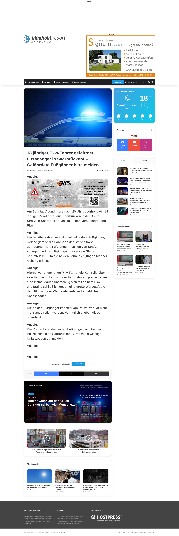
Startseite (135, 532)
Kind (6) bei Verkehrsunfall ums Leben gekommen (142, 247)
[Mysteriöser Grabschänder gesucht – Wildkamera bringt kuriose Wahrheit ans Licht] (95, 476)
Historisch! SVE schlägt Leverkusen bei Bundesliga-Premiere (65, 487)
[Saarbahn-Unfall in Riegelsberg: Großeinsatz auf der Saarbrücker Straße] (122, 201)
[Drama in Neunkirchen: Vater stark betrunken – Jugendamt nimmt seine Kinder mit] (122, 181)
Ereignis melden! (62, 82)
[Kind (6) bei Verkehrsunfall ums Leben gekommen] (143, 236)
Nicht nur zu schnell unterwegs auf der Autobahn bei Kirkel (124, 247)
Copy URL (78, 364)
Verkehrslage (80, 82)
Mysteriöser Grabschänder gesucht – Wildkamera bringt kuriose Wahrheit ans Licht (95, 487)
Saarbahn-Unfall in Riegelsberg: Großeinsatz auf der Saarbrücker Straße (51, 402)
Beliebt (123, 161)
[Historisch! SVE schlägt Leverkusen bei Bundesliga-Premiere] (67, 476)
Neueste (144, 161)
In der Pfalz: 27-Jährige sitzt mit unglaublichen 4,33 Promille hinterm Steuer (141, 210)
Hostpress (62, 532)
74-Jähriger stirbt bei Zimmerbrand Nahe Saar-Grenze (142, 268)
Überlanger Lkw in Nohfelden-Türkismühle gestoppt (124, 270)
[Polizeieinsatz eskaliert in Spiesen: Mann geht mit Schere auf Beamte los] (122, 171)
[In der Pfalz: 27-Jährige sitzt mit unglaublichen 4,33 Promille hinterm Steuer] (122, 211)
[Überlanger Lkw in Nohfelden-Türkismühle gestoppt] (125, 260)
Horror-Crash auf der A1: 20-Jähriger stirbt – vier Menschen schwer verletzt (141, 191)
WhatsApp (118, 82)
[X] (71, 374)
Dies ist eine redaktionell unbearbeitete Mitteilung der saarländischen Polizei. (53, 351)
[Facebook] (46, 374)
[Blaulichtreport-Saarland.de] (44, 39)
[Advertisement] (89, 16)
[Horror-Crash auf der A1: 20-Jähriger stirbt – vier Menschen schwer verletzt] (122, 191)
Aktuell (31, 394)
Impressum (142, 532)
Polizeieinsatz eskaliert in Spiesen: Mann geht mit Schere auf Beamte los (141, 171)
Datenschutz (151, 532)
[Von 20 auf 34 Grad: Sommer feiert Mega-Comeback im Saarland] (39, 476)
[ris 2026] (67, 206)
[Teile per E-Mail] (96, 374)
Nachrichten (32, 82)
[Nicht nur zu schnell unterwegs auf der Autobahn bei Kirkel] (125, 236)
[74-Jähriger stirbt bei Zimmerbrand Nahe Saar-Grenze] (143, 259)
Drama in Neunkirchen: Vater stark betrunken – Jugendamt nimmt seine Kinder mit (140, 181)
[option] (68, 402)
